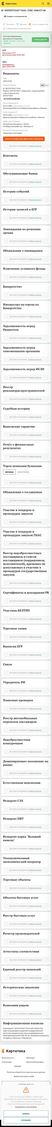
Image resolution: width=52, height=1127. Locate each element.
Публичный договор (35, 1062)
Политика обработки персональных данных (26, 1072)
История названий (12, 99)
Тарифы (17, 1066)
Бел (46, 85)
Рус (42, 85)
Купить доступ (40, 40)
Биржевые (9, 472)
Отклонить (26, 1120)
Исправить (10, 24)
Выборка (23, 24)
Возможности (8, 1058)
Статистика (7, 1062)
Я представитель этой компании (18, 28)
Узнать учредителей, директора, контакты (24, 139)
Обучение (30, 1058)
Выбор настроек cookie (24, 1076)
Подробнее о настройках (26, 1107)
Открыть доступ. (34, 146)
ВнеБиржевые (23, 472)
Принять (26, 1114)
